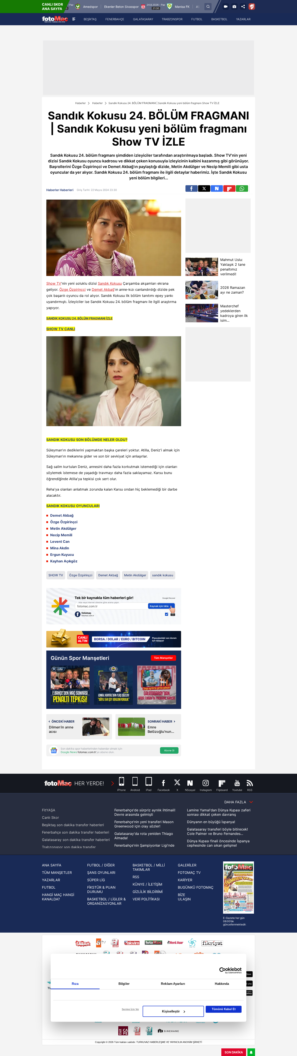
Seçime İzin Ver (130, 1009)
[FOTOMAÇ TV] (225, 6)
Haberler (80, 103)
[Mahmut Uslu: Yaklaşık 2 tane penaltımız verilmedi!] (201, 266)
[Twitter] (204, 188)
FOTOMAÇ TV (189, 872)
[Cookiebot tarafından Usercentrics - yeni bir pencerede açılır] (223, 970)
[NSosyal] (217, 188)
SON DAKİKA (234, 1052)
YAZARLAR (51, 880)
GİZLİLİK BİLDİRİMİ (148, 892)
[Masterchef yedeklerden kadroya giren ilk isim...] (201, 313)
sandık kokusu (162, 575)
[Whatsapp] (242, 188)
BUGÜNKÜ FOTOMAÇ (196, 887)
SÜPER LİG (96, 880)
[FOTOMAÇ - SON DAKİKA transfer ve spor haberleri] (55, 19)
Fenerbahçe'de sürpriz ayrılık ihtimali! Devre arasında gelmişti (144, 812)
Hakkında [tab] (222, 983)
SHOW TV (55, 575)
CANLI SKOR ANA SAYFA (52, 6)
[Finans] (113, 638)
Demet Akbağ (103, 289)
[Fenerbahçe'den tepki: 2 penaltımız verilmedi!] (70, 685)
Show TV (53, 283)
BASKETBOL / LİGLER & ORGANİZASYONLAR (106, 901)
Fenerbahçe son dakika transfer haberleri (75, 832)
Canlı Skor (50, 817)
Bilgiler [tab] (124, 983)
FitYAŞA (48, 810)
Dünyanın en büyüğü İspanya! (211, 822)
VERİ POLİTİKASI (146, 899)
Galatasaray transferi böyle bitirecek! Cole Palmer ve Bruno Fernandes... (217, 831)
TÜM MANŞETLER (57, 872)
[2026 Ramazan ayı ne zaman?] (201, 290)
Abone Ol (169, 750)
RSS (136, 877)
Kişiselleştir (171, 1011)
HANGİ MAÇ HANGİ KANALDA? (58, 897)
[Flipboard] (229, 188)
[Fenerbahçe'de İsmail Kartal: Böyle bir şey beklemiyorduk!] (113, 685)
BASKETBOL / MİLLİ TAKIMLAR (149, 867)
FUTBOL (48, 887)
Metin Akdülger (135, 575)
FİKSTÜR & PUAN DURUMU (101, 889)
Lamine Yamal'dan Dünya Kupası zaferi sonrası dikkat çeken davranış (218, 812)
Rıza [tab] (75, 983)
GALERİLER (187, 865)
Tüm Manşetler (163, 657)
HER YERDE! (89, 783)
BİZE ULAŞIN (184, 897)
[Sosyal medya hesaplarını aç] (243, 6)
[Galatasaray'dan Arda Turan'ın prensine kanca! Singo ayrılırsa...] (156, 685)
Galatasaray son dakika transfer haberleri (76, 839)
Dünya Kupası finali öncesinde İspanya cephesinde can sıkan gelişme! (218, 843)
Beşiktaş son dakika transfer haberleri (73, 825)
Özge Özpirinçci (72, 289)
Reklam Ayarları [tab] (173, 983)
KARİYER (185, 880)
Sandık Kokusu (110, 283)
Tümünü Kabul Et (223, 1009)
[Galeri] (234, 6)
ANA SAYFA (51, 865)
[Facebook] (191, 188)
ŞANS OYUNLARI (101, 872)
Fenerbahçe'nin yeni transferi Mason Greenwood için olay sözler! (144, 824)
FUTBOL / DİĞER (101, 865)
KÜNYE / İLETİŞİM (147, 884)
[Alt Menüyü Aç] (74, 19)
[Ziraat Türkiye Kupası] (252, 6)
